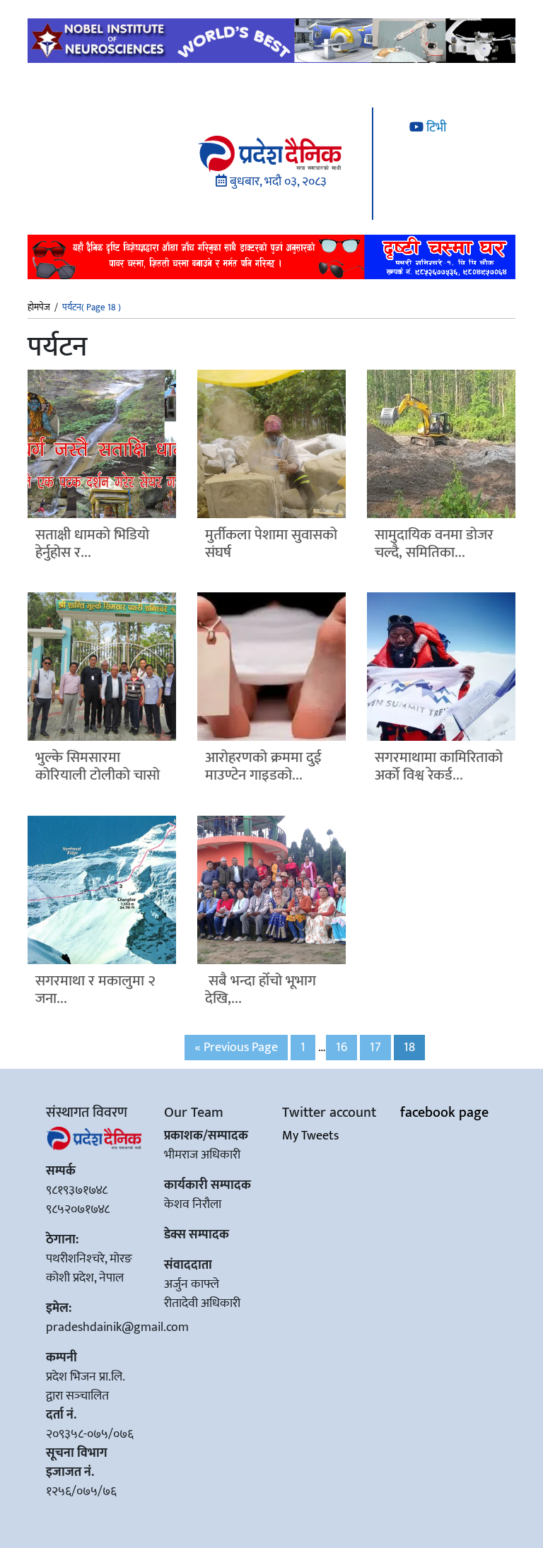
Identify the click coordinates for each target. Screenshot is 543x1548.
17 (375, 1047)
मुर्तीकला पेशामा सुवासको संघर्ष (271, 543)
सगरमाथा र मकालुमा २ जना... (95, 989)
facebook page (444, 1113)
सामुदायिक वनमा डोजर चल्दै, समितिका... (434, 543)
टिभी (435, 128)
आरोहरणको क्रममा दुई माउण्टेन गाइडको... (263, 766)
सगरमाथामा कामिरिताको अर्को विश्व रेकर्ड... (439, 766)
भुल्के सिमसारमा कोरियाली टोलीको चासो (97, 766)
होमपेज (39, 308)
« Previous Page (236, 1047)
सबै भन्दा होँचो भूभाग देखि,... (260, 989)
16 (341, 1047)
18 (409, 1047)
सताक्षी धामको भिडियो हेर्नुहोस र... (92, 543)
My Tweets (310, 1136)
